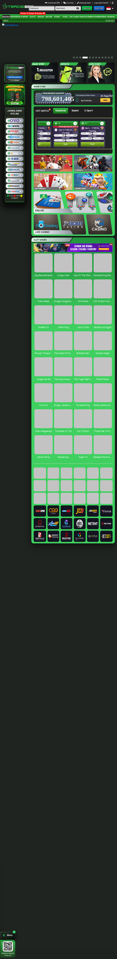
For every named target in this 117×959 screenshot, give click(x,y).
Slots (32, 17)
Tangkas (83, 17)
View (103, 96)
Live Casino (74, 17)
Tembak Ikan (92, 17)
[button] (7, 935)
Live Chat (69, 3)
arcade (49, 17)
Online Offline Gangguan (15, 197)
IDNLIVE (41, 17)
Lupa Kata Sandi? (101, 3)
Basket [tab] (75, 110)
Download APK (53, 3)
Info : (6, 20)
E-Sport (24, 17)
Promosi (111, 17)
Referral (102, 17)
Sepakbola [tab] (60, 110)
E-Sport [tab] (89, 110)
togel (65, 17)
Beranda (6, 17)
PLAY (39, 144)
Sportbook (15, 17)
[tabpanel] (75, 134)
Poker (57, 17)
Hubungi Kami (85, 3)
